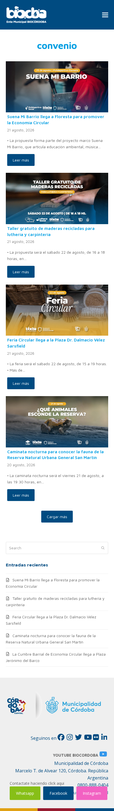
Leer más (21, 160)
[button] (105, 14)
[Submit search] (103, 548)
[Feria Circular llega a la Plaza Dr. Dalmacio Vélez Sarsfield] (57, 309)
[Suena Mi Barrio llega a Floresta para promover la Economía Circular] (57, 86)
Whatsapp (25, 793)
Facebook (58, 793)
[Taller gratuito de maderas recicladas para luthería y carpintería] (57, 198)
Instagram (92, 793)
